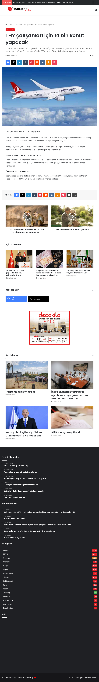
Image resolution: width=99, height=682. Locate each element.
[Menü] (3, 10)
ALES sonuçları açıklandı (66, 432)
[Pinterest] (31, 62)
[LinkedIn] (19, 62)
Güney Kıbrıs (8, 573)
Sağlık (5, 569)
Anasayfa (10, 25)
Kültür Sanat (8, 581)
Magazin (6, 596)
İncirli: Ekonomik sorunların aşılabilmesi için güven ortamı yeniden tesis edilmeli (69, 395)
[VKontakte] (42, 62)
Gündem (6, 558)
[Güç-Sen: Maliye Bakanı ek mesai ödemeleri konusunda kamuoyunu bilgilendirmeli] (49, 259)
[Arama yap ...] (96, 10)
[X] (13, 62)
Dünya (5, 566)
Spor (5, 585)
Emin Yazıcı (7, 604)
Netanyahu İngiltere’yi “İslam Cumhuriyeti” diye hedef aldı (24, 434)
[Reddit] (37, 62)
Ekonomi (19, 25)
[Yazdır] (74, 195)
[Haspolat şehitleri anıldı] (27, 375)
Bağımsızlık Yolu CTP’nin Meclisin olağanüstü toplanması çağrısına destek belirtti (43, 2)
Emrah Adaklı (8, 608)
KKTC (5, 554)
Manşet (6, 550)
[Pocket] (54, 62)
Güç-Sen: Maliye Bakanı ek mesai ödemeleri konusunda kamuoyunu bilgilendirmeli (48, 272)
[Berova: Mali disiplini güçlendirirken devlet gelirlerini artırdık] (19, 259)
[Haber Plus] (19, 10)
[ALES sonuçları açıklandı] (72, 417)
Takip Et (6, 614)
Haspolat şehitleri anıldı (20, 391)
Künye (94, 678)
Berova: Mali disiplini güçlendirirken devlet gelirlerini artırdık (15, 272)
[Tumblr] (25, 62)
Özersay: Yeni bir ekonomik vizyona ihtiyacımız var (78, 271)
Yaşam (5, 589)
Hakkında (87, 678)
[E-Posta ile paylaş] (69, 195)
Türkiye (6, 577)
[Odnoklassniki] (48, 62)
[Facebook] (8, 62)
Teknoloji (6, 593)
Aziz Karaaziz (8, 600)
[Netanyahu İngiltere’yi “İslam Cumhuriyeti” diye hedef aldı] (27, 417)
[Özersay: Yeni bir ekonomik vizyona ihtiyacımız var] (80, 259)
